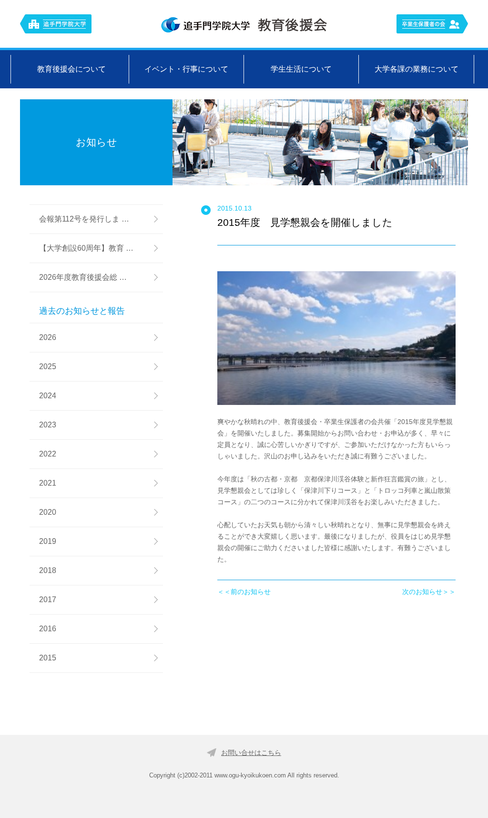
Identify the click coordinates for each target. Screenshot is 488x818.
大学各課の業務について (416, 69)
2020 (47, 512)
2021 (47, 483)
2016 (47, 629)
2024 (47, 396)
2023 (47, 425)
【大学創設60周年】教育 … (86, 248)
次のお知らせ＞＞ (429, 591)
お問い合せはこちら (251, 752)
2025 (47, 366)
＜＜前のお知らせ (244, 591)
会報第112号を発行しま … (84, 219)
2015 (47, 658)
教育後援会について (71, 69)
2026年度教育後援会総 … (83, 277)
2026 (47, 337)
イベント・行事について (186, 69)
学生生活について (301, 69)
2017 (47, 599)
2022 (47, 454)
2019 (47, 541)
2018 (47, 570)
